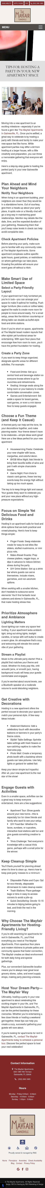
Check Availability (35, 1160)
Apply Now (18, 3)
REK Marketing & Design (34, 1184)
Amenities (23, 1160)
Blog (12, 1163)
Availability (6, 3)
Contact (19, 1163)
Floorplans (13, 1160)
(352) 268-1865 (37, 3)
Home (4, 1160)
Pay (26, 3)
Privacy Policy (29, 1163)
